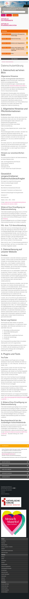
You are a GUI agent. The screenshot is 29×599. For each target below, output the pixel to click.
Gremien (3, 548)
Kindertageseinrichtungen (6, 568)
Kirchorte (15, 15)
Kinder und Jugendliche (5, 566)
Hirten (12, 53)
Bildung (2, 556)
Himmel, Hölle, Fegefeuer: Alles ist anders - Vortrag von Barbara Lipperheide (17, 49)
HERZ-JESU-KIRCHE (6, 469)
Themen (9, 15)
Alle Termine (14, 59)
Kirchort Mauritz (4, 591)
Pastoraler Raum (4, 552)
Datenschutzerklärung (9, 61)
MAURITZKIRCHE (6, 462)
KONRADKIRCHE (6, 477)
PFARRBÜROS (5, 446)
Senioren (3, 578)
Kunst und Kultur (4, 572)
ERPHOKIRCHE (5, 465)
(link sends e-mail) (13, 203)
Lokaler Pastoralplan (5, 574)
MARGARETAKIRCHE (7, 473)
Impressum (3, 492)
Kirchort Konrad (4, 588)
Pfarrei (3, 15)
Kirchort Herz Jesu (4, 586)
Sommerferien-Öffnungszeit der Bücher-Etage (18, 35)
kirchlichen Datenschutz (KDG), (18, 85)
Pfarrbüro (5, 219)
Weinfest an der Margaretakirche (18, 43)
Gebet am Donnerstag (15, 38)
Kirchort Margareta (5, 590)
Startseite (3, 61)
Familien (3, 562)
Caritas (2, 558)
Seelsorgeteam (4, 544)
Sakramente (3, 576)
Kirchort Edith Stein (5, 584)
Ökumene (3, 580)
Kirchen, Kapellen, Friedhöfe (6, 546)
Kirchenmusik (4, 570)
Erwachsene (3, 560)
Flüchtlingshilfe (4, 564)
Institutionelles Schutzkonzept (7, 550)
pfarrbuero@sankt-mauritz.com (8, 454)
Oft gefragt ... (3, 541)
